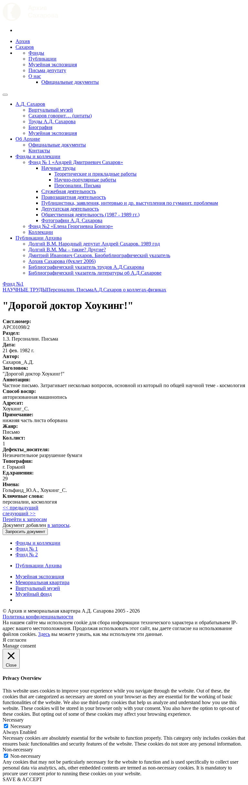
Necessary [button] (13, 720)
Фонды (36, 53)
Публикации (42, 58)
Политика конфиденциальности (38, 616)
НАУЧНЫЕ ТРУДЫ (25, 289)
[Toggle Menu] (5, 95)
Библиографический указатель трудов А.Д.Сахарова (86, 267)
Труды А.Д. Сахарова (52, 121)
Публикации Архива (39, 238)
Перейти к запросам (25, 519)
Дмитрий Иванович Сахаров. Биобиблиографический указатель (99, 255)
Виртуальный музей (50, 110)
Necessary (20, 726)
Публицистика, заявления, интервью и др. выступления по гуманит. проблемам (129, 203)
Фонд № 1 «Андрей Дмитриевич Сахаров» (75, 162)
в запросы (58, 525)
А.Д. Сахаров (30, 104)
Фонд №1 (13, 284)
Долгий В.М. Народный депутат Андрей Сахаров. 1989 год (94, 243)
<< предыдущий (20, 507)
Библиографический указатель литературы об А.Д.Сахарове (94, 273)
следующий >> (19, 513)
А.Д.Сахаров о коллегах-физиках (129, 289)
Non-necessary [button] (18, 749)
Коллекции (40, 232)
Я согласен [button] (14, 640)
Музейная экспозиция (52, 64)
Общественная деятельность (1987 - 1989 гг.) (90, 214)
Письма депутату (47, 70)
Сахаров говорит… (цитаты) (60, 115)
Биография (40, 127)
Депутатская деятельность (70, 209)
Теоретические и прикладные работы (95, 174)
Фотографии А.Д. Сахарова (71, 220)
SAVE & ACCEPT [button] (22, 779)
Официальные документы (70, 82)
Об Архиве (28, 139)
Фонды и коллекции (38, 156)
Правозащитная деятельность (73, 197)
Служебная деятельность (68, 191)
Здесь (44, 634)
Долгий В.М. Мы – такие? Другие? (67, 249)
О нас (34, 76)
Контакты (39, 150)
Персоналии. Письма (77, 185)
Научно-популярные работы (85, 179)
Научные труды (58, 168)
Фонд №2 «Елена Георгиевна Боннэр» (70, 226)
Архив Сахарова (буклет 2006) (62, 261)
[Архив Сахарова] (30, 19)
